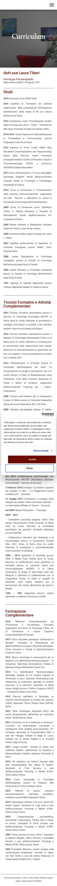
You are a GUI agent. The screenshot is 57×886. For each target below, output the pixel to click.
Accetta (32, 459)
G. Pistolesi (37, 881)
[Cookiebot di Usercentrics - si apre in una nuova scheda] (42, 414)
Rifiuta (29, 468)
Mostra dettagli (41, 451)
